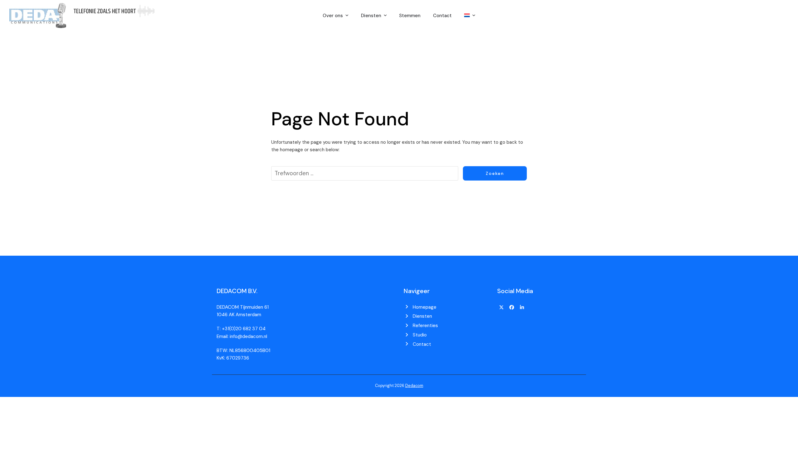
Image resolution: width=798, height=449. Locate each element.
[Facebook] (511, 307)
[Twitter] (501, 307)
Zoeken (495, 173)
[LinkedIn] (521, 307)
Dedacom (414, 385)
